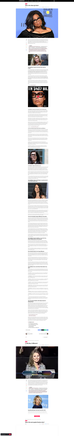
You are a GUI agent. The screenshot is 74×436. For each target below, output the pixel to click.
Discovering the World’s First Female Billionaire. (36, 50)
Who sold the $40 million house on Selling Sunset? (34, 327)
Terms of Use (4, 434)
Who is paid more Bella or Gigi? (34, 126)
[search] (51, 1)
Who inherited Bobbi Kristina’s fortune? (33, 314)
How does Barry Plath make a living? (32, 325)
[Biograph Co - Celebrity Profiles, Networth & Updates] (22, 1)
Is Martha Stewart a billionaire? (32, 315)
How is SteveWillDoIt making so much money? (33, 324)
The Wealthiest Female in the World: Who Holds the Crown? (34, 46)
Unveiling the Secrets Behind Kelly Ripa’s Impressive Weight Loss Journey (38, 389)
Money (26, 420)
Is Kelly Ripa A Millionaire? (31, 326)
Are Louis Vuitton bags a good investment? (33, 323)
